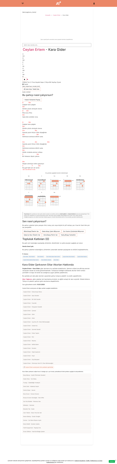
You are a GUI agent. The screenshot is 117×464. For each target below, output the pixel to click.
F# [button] (23, 66)
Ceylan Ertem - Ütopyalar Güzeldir (32, 307)
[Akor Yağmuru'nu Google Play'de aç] (27, 79)
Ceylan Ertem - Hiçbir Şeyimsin (31, 352)
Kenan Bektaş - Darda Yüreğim (31, 416)
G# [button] (23, 70)
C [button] (23, 54)
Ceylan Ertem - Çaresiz (29, 310)
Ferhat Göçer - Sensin (29, 390)
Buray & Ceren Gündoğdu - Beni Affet (33, 397)
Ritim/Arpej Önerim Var (31, 231)
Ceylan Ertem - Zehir (29, 314)
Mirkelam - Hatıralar (28, 405)
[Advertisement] (56, 27)
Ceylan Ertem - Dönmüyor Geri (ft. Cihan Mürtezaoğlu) (38, 363)
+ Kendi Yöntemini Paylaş (32, 100)
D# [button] (23, 60)
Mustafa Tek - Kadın (28, 409)
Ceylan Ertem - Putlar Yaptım (31, 333)
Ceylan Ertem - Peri (28, 337)
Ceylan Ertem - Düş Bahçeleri (31, 359)
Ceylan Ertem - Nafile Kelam (31, 344)
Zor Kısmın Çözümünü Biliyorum (73, 231)
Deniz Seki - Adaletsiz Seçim (31, 386)
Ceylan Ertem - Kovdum (29, 348)
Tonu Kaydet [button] (36, 82)
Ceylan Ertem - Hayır (29, 355)
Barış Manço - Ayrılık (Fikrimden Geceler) (34, 375)
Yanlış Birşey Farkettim (68, 235)
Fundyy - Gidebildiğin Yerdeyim (31, 382)
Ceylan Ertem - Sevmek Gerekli (31, 329)
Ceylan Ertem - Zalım (29, 318)
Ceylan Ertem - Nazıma (29, 340)
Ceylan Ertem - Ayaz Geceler (31, 295)
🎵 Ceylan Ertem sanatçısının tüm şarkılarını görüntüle (38, 367)
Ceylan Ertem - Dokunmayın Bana (32, 291)
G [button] (23, 68)
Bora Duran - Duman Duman (31, 394)
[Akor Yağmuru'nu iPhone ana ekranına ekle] (24, 79)
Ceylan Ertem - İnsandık (29, 303)
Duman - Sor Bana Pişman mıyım (32, 420)
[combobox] (56, 45)
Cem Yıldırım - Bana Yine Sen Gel (32, 412)
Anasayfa (47, 15)
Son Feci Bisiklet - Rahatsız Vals (32, 401)
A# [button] (23, 74)
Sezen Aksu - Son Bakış (29, 379)
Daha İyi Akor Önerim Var (32, 235)
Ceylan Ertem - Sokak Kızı (30, 325)
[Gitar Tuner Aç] (22, 3)
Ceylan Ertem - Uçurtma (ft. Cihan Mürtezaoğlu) (36, 322)
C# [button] (23, 56)
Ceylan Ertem (56, 15)
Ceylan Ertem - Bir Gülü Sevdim (32, 299)
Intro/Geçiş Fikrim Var (51, 235)
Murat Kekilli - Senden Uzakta (31, 424)
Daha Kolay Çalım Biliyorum (51, 231)
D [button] (23, 58)
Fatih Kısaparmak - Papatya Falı (32, 427)
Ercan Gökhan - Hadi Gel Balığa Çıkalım (34, 431)
